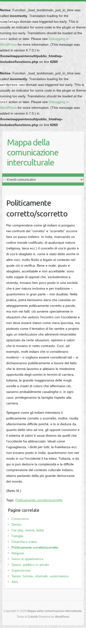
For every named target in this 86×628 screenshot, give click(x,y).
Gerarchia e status (24, 542)
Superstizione (20, 570)
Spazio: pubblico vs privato (30, 565)
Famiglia (17, 536)
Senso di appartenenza (27, 559)
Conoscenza (20, 519)
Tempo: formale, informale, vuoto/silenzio (40, 576)
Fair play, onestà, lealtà (27, 530)
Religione (17, 553)
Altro (14, 582)
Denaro (16, 524)
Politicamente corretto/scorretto (39, 500)
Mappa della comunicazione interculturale (32, 152)
